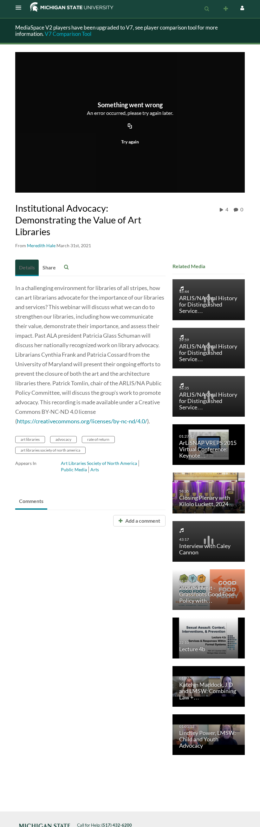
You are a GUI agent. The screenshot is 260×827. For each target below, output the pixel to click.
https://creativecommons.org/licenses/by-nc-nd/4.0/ (82, 421)
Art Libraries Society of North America (99, 463)
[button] (20, 7)
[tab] (27, 268)
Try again (130, 141)
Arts (94, 469)
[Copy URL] (130, 127)
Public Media (74, 469)
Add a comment (142, 521)
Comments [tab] (31, 501)
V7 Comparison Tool (68, 33)
